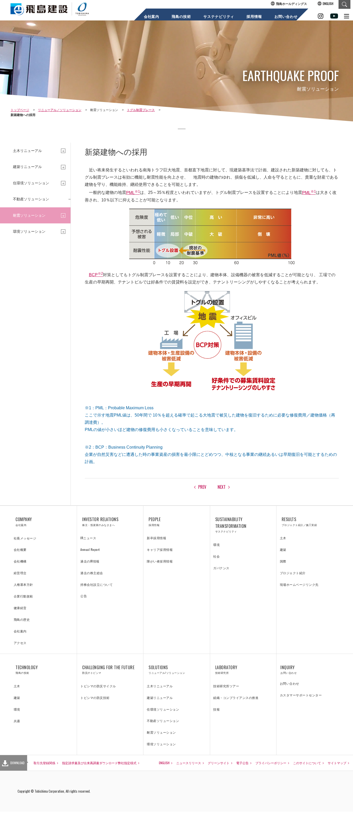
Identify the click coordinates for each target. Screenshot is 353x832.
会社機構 (20, 561)
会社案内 (151, 16)
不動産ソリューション (31, 199)
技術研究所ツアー (226, 686)
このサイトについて (307, 763)
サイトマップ (337, 763)
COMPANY (24, 521)
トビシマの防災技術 (95, 697)
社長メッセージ (25, 538)
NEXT (222, 487)
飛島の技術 (181, 16)
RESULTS (299, 521)
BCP (96, 275)
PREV (202, 487)
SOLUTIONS (167, 669)
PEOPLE (154, 521)
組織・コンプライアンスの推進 (235, 697)
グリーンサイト (218, 763)
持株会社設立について (96, 584)
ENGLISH (328, 4)
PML (133, 193)
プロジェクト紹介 (293, 573)
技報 (216, 709)
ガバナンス (221, 568)
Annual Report (90, 549)
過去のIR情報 (89, 561)
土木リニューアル (160, 686)
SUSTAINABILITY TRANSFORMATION (231, 524)
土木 (283, 538)
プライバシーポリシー (270, 763)
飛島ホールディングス (291, 4)
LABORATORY (226, 669)
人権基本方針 (23, 584)
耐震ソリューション (161, 732)
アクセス (20, 642)
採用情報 (254, 16)
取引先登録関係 (44, 763)
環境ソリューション (161, 744)
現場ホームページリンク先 (299, 584)
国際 (283, 561)
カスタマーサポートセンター (301, 695)
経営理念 (20, 573)
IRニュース (88, 538)
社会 (216, 556)
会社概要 (20, 549)
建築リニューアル (160, 697)
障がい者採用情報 (160, 561)
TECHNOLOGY (27, 669)
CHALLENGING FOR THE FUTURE (108, 669)
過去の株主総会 (91, 573)
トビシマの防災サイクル (98, 686)
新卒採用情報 (156, 538)
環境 (216, 544)
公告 (83, 596)
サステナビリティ (218, 16)
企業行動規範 (23, 596)
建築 (283, 549)
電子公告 (242, 763)
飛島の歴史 (22, 619)
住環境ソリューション (163, 709)
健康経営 (20, 607)
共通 (17, 721)
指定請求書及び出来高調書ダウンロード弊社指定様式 (99, 763)
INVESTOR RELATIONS (100, 521)
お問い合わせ (285, 16)
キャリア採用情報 (160, 549)
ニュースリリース (188, 763)
